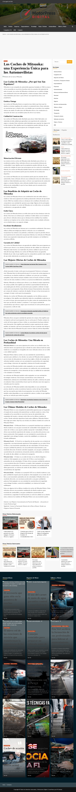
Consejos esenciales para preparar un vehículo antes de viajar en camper (37, 640)
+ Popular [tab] (64, 130)
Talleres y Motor (62, 26)
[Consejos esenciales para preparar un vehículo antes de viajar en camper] (34, 621)
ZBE (15, 30)
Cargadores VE (8, 30)
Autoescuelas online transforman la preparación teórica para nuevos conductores (12, 676)
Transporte (56, 113)
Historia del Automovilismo (61, 92)
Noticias (10, 26)
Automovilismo (52, 26)
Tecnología (33, 26)
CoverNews (51, 789)
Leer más (5, 618)
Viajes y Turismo (42, 26)
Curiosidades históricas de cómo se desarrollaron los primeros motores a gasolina (66, 181)
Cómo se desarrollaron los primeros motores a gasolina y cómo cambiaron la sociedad (9, 563)
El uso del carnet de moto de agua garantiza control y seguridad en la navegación (37, 601)
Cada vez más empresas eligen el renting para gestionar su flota (43, 533)
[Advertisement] (38, 47)
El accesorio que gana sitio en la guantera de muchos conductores (13, 599)
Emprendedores (25, 26)
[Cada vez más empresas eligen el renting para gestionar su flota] (44, 523)
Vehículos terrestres (59, 119)
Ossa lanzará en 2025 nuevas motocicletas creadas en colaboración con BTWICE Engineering (37, 676)
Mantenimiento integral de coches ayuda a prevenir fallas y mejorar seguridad (62, 757)
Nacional (56, 95)
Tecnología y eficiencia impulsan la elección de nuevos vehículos (14, 717)
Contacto (20, 30)
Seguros (56, 101)
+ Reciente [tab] (56, 130)
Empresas (16, 26)
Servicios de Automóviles (60, 104)
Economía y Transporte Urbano (62, 80)
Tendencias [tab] (56, 134)
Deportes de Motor (59, 77)
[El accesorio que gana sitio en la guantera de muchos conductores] (14, 583)
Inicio (5, 26)
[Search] (72, 26)
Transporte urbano (58, 116)
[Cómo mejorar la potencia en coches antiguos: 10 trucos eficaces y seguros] (10, 523)
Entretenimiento (58, 89)
